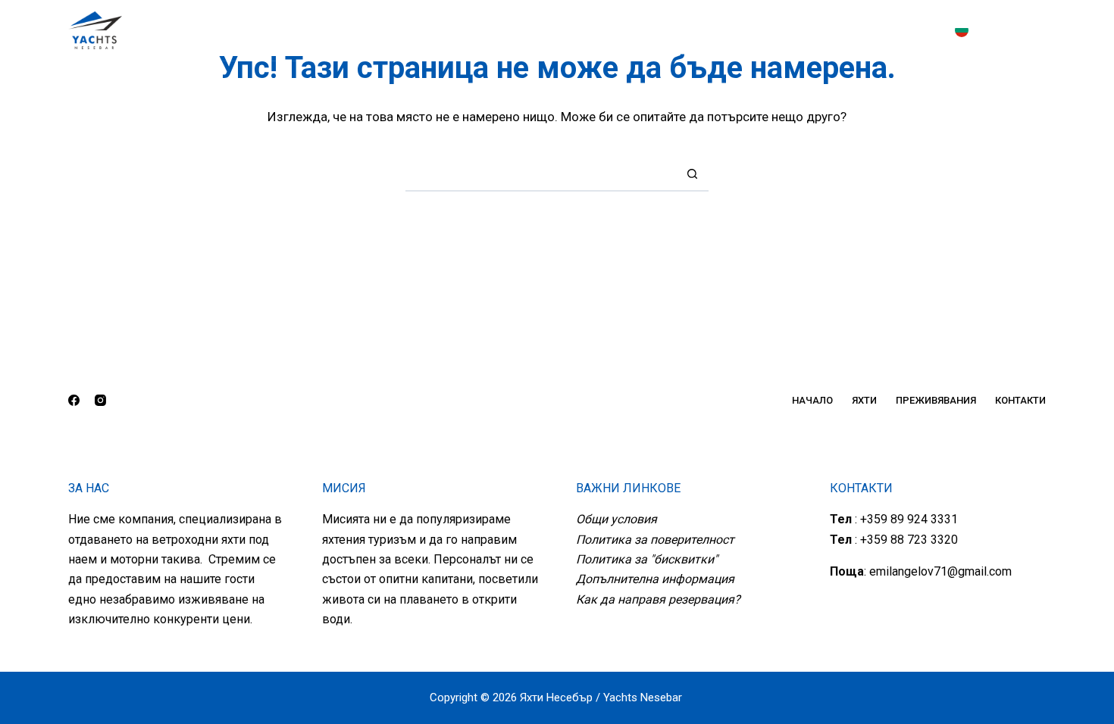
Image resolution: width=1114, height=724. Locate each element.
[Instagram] (1040, 30)
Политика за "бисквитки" (647, 559)
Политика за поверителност (655, 539)
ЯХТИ (484, 30)
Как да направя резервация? (658, 599)
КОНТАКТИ (697, 30)
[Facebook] (1007, 30)
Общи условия (616, 519)
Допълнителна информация (655, 579)
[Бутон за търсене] (692, 174)
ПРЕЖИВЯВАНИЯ (590, 30)
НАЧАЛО (411, 30)
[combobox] (540, 174)
